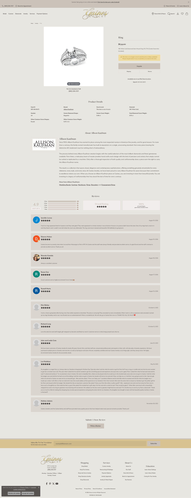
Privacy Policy (87, 488)
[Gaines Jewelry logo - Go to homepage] (95, 13)
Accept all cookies (27, 493)
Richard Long (46, 324)
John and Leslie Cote (48, 340)
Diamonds (18, 13)
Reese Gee (45, 272)
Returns (150, 71)
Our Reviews (128, 479)
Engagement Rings (108, 185)
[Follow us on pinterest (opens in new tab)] (50, 484)
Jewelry (25, 13)
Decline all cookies (14, 493)
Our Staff (128, 469)
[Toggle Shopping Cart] (187, 14)
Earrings (74, 185)
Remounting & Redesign (106, 469)
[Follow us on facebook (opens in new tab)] (46, 484)
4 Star (45, 203)
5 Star (45, 201)
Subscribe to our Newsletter (41, 442)
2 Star (45, 207)
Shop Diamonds (84, 479)
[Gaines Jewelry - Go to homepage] (52, 459)
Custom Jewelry (106, 466)
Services (32, 13)
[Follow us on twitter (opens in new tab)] (53, 484)
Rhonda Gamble (47, 256)
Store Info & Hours (128, 473)
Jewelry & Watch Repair (106, 479)
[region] (73, 56)
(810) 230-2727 (74, 91)
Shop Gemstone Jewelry (84, 476)
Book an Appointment (128, 476)
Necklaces (82, 185)
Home (32, 23)
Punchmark (99, 495)
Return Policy (79, 488)
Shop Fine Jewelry (84, 469)
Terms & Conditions (97, 488)
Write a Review (95, 426)
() (78, 201)
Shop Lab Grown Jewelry (84, 473)
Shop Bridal (84, 466)
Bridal (4, 13)
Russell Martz (46, 289)
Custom (10, 13)
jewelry (36, 23)
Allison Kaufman (68, 109)
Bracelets (94, 185)
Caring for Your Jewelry (150, 476)
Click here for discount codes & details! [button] (108, 2)
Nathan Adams (46, 401)
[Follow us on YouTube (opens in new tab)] (57, 484)
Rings (88, 185)
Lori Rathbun (46, 361)
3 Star (45, 205)
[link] (7, 6)
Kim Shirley (45, 305)
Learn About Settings (150, 469)
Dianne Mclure (46, 237)
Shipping (129, 71)
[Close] (188, 2)
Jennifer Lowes (46, 218)
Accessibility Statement (109, 488)
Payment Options (42, 13)
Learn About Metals (150, 473)
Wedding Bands (65, 185)
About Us (128, 466)
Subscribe (153, 443)
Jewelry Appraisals (106, 476)
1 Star (45, 209)
